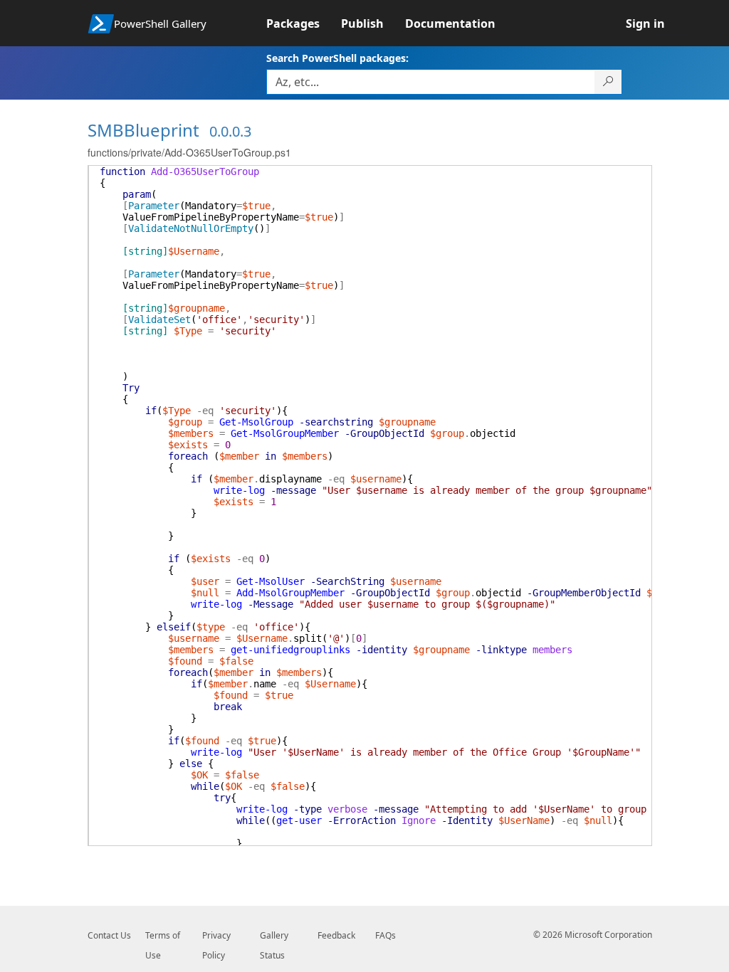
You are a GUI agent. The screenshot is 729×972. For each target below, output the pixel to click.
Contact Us (109, 935)
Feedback (336, 935)
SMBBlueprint (143, 130)
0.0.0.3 (230, 131)
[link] (303, 23)
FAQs (385, 935)
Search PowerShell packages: (337, 58)
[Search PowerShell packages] (608, 82)
